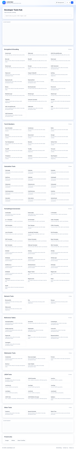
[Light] (67, 2)
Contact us (65, 447)
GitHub (13, 440)
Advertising (59, 447)
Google (7, 440)
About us (71, 447)
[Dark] (70, 2)
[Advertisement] (38, 33)
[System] (72, 2)
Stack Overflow (21, 440)
